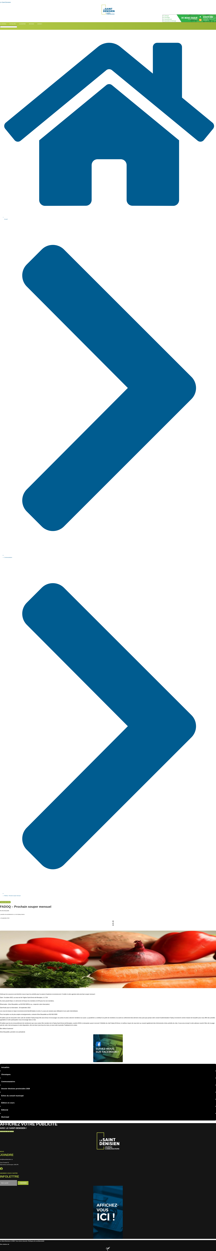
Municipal (5, 1117)
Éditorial (4, 1110)
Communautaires (8, 1081)
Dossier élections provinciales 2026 (15, 1089)
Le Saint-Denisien (5, 2)
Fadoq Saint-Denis (5, 902)
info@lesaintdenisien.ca (6, 1159)
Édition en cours (8, 1103)
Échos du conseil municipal (12, 1096)
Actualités (5, 1067)
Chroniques (6, 1074)
